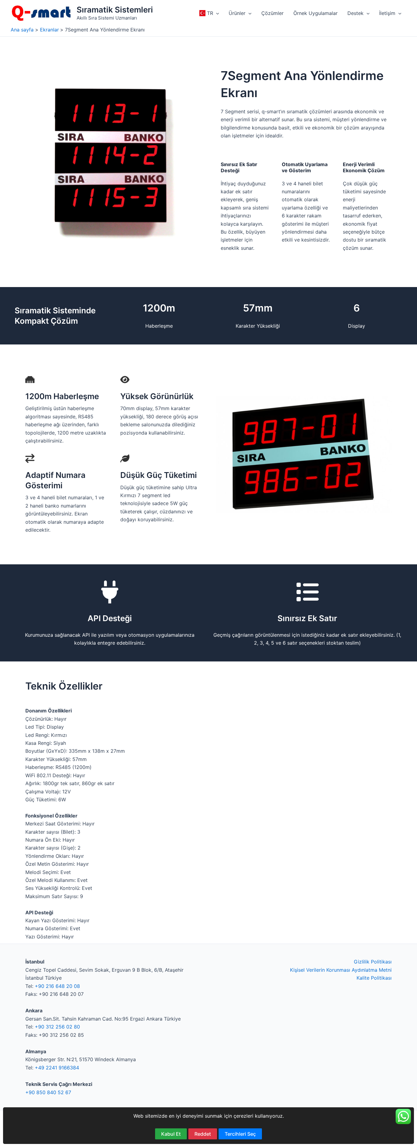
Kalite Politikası (374, 978)
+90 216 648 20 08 (57, 986)
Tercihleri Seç (240, 1134)
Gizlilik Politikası (373, 962)
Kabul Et (171, 1134)
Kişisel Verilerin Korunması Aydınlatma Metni (341, 970)
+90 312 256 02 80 (57, 1027)
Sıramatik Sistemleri (115, 9)
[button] (216, 13)
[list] (307, 592)
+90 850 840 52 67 (48, 1092)
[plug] (110, 592)
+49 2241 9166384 (57, 1068)
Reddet (202, 1134)
